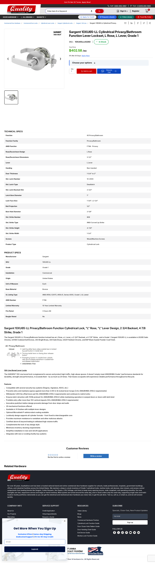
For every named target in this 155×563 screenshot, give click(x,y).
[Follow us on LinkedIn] (138, 532)
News (79, 517)
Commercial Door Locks (31, 23)
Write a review (96, 456)
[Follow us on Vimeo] (134, 532)
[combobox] (70, 11)
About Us (10, 511)
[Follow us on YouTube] (130, 532)
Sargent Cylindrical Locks (65, 23)
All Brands (27, 17)
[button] (91, 11)
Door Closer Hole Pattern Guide (89, 526)
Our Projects (11, 514)
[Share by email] (125, 23)
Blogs (79, 514)
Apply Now (86, 56)
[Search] (99, 11)
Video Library (82, 511)
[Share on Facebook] (137, 23)
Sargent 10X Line (81, 23)
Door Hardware (9, 17)
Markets (40, 17)
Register (135, 11)
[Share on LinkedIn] (131, 23)
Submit (34, 549)
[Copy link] (150, 23)
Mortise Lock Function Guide (87, 536)
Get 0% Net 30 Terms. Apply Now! (77, 2)
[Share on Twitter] (144, 23)
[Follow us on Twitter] (118, 532)
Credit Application (48, 511)
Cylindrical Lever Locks (47, 23)
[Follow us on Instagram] (122, 532)
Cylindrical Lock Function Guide (88, 523)
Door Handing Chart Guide (87, 529)
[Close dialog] (65, 521)
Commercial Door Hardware (12, 23)
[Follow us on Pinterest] (126, 532)
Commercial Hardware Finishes (88, 520)
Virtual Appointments (49, 514)
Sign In (123, 11)
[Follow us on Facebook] (114, 532)
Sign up (130, 522)
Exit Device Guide (84, 533)
